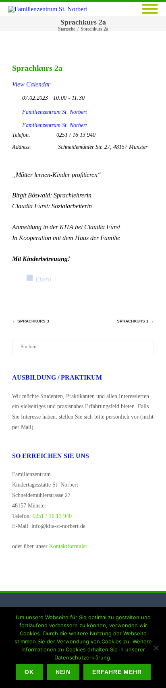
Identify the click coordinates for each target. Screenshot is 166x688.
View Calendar (31, 84)
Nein (63, 672)
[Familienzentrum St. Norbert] (49, 9)
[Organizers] (16, 110)
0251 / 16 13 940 (52, 516)
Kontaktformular (68, 546)
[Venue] (16, 123)
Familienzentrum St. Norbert (54, 112)
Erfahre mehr (117, 672)
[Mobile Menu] (150, 9)
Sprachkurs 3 (30, 321)
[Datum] (16, 96)
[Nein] (156, 648)
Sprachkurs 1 (135, 321)
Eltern (43, 279)
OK (29, 672)
